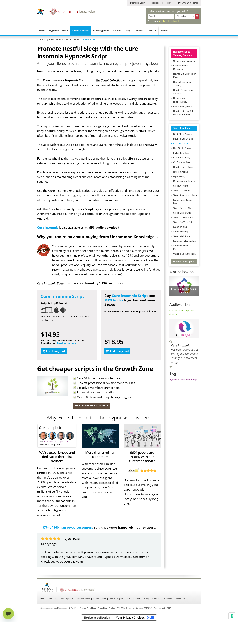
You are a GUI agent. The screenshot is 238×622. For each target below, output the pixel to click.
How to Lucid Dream (183, 167)
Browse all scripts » (183, 261)
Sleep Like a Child (182, 213)
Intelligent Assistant (169, 21)
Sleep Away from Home (185, 195)
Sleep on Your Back (183, 217)
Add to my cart (55, 351)
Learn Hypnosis (101, 31)
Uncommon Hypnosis (184, 61)
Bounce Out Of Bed (183, 139)
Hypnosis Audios (57, 31)
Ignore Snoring (180, 171)
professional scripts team (56, 441)
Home (42, 31)
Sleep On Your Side (183, 222)
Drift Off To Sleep (182, 148)
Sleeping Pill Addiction (184, 241)
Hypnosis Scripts (80, 31)
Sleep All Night (180, 186)
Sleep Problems (181, 128)
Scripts (96, 599)
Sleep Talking (180, 227)
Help (128, 599)
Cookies (155, 599)
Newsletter (167, 599)
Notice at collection (97, 617)
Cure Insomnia (48, 227)
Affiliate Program (116, 599)
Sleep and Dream (182, 190)
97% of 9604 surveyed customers (67, 527)
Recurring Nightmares (184, 181)
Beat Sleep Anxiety (183, 134)
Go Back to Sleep (182, 162)
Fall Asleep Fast (181, 153)
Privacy (146, 599)
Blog (128, 31)
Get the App (180, 599)
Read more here (66, 343)
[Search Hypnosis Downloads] (197, 16)
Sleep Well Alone (181, 236)
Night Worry (179, 176)
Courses (117, 31)
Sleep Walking (180, 231)
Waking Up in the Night (184, 254)
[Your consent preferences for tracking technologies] (232, 616)
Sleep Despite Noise (183, 208)
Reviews (139, 31)
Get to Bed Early (181, 157)
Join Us (164, 31)
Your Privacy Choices (130, 617)
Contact (136, 599)
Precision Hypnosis (183, 106)
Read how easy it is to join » (92, 405)
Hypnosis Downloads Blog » (183, 379)
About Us (151, 31)
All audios (182, 16)
